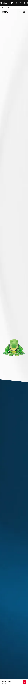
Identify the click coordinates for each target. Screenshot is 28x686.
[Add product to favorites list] (20, 11)
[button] (17, 3)
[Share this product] (24, 11)
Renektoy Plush (6, 681)
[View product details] (24, 682)
